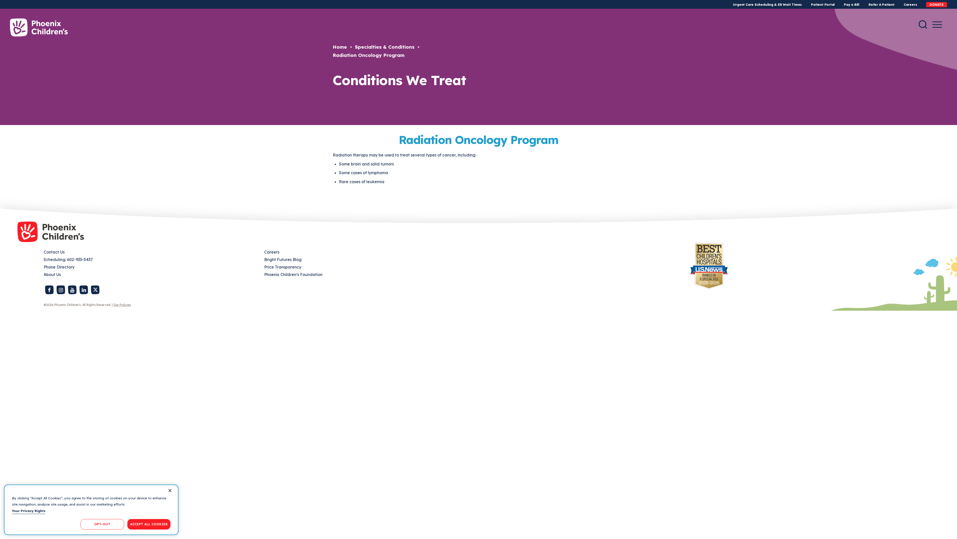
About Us (52, 274)
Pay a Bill (851, 4)
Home (340, 47)
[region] (91, 510)
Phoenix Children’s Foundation (293, 274)
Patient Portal (823, 4)
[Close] (169, 490)
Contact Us (54, 252)
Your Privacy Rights (28, 511)
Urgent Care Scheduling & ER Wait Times (767, 4)
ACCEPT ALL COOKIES (149, 524)
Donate (937, 4)
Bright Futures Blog (283, 259)
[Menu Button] (937, 24)
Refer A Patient (881, 4)
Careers (910, 4)
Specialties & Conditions (384, 47)
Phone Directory (59, 267)
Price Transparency (282, 267)
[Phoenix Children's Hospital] (39, 27)
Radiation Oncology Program (368, 55)
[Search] (923, 24)
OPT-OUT (102, 524)
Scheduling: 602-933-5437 (68, 259)
